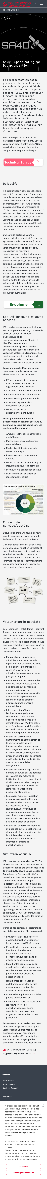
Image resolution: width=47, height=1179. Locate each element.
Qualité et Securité (10, 1088)
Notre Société (8, 1081)
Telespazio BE (11, 10)
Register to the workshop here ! (18, 1054)
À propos (6, 1074)
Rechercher (36, 4)
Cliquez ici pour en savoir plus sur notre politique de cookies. (21, 1132)
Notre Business (9, 1084)
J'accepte (23, 1167)
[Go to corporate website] (12, 3)
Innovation (7, 1097)
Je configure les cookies (23, 1173)
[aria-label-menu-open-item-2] (41, 4)
